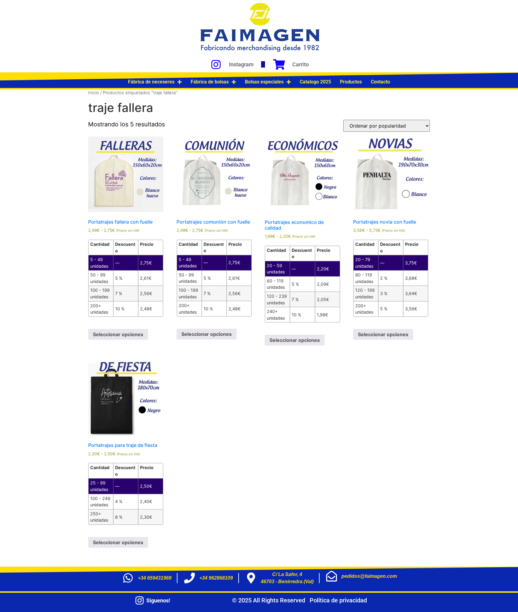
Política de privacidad (338, 600)
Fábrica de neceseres (151, 82)
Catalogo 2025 (315, 82)
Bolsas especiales (264, 82)
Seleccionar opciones (118, 334)
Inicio (93, 92)
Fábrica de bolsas (210, 82)
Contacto (380, 82)
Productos (351, 82)
